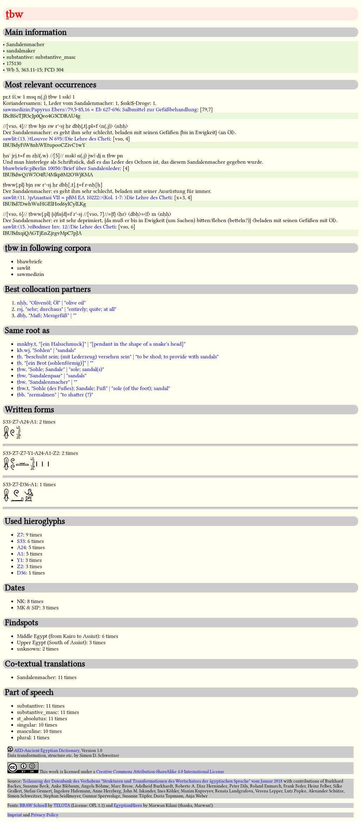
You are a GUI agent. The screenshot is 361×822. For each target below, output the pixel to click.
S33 (21, 541)
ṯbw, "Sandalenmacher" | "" (47, 382)
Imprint (14, 814)
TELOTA (62, 805)
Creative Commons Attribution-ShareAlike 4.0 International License (160, 771)
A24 (21, 547)
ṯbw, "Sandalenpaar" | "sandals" (51, 375)
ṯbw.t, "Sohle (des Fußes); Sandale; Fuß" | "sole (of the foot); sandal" (93, 388)
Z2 (20, 566)
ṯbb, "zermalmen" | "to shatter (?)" (55, 394)
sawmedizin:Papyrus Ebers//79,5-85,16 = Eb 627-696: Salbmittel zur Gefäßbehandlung (100, 109)
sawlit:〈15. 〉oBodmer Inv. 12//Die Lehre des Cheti (59, 227)
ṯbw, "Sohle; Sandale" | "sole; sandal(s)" (60, 369)
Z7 (20, 535)
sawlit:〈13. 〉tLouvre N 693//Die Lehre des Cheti (56, 139)
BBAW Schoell (33, 805)
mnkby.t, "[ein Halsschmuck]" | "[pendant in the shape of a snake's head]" (101, 344)
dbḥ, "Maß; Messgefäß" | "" (47, 315)
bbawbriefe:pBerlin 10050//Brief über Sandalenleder (61, 168)
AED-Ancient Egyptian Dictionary (46, 750)
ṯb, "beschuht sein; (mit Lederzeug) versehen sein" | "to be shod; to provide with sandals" (118, 356)
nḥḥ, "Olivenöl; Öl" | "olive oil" (51, 303)
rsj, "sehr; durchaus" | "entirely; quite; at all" (66, 309)
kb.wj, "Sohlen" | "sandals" (46, 350)
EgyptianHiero (128, 805)
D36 (21, 573)
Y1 (20, 560)
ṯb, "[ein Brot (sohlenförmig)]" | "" (55, 363)
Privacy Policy (45, 814)
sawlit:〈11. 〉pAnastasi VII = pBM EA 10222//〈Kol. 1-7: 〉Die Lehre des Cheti (87, 197)
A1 (20, 554)
